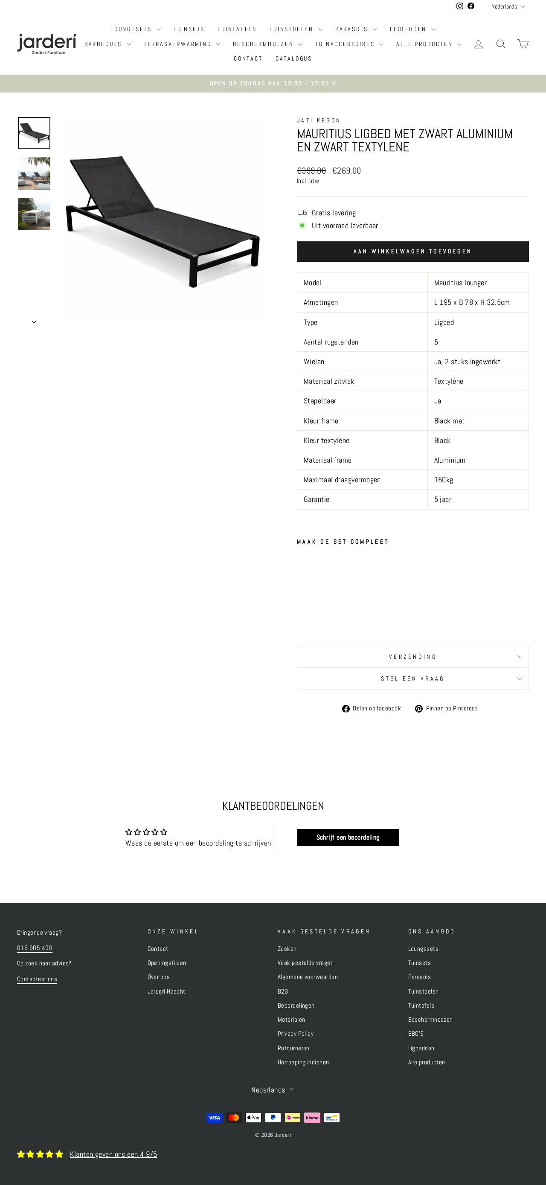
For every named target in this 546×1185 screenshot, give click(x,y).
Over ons (159, 977)
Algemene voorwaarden (308, 977)
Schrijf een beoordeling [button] (348, 837)
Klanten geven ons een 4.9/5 (113, 1154)
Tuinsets (189, 29)
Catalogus (294, 58)
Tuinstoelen (293, 29)
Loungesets (132, 29)
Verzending (413, 657)
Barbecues (104, 44)
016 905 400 (34, 948)
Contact (248, 58)
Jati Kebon (319, 120)
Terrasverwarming (179, 44)
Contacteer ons (37, 979)
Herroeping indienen (303, 1062)
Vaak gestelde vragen (306, 963)
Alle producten (425, 44)
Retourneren (294, 1048)
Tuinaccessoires (346, 44)
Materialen (291, 1019)
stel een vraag (412, 678)
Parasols (353, 29)
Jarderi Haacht (167, 991)
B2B (283, 991)
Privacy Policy (296, 1033)
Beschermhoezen (264, 44)
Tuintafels (237, 29)
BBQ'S (416, 1033)
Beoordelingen (296, 1005)
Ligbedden (409, 29)
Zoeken (287, 949)
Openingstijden (167, 963)
